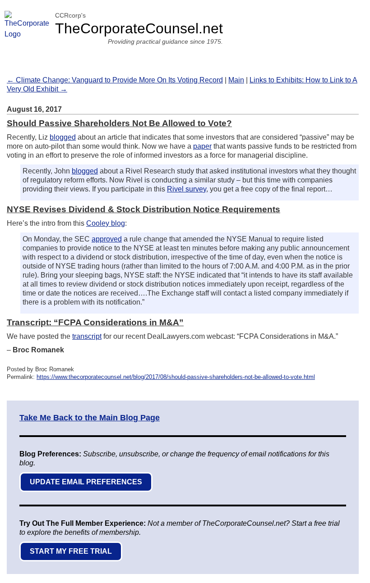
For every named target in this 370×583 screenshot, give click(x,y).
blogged (63, 137)
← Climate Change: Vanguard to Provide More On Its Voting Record (115, 80)
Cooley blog (105, 223)
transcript (87, 336)
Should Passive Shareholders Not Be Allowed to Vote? (119, 123)
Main (236, 80)
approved (107, 239)
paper (202, 146)
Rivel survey (186, 189)
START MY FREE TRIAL (71, 551)
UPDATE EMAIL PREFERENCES (86, 482)
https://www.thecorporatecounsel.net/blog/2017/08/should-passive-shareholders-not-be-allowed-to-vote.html (176, 376)
